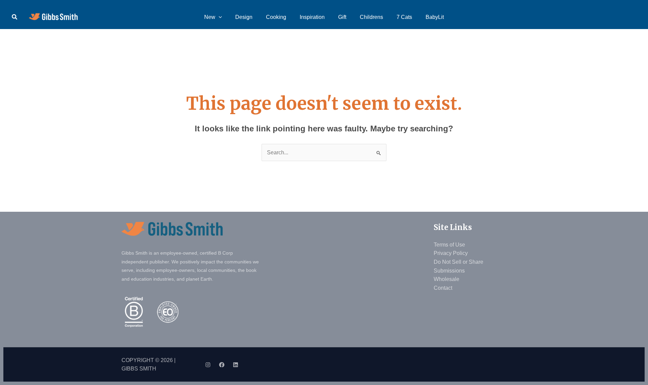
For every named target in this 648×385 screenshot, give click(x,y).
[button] (15, 17)
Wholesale (446, 279)
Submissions (449, 271)
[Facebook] (221, 364)
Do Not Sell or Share (458, 262)
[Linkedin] (235, 364)
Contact (443, 288)
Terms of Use (449, 245)
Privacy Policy (451, 253)
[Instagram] (208, 364)
